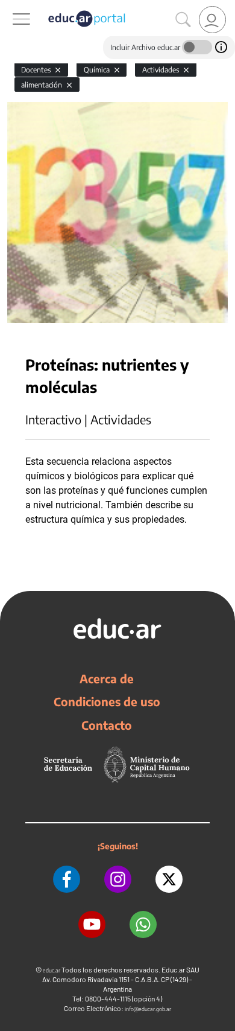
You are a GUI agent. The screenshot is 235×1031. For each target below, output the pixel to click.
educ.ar (51, 970)
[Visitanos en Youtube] (91, 924)
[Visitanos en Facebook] (66, 879)
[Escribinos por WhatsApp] (143, 924)
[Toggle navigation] (11, 7)
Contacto (106, 725)
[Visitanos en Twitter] (169, 879)
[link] (212, 19)
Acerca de (107, 678)
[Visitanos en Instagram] (117, 879)
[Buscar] (183, 20)
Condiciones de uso (107, 701)
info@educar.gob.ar (148, 1009)
